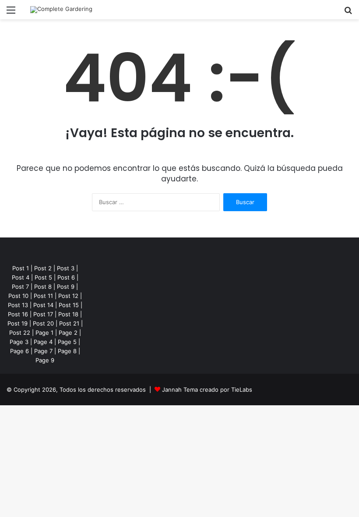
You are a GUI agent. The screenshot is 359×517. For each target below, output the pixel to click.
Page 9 (44, 360)
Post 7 (20, 286)
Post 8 (43, 286)
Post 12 (68, 295)
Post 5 (43, 277)
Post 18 (68, 314)
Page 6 (19, 350)
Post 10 (18, 295)
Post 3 (65, 268)
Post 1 (20, 268)
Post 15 (69, 304)
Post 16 (18, 314)
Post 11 (43, 295)
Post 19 (17, 323)
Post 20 (43, 323)
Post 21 (69, 323)
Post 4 (20, 277)
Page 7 (43, 350)
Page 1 (44, 332)
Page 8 (67, 350)
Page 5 (67, 341)
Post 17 (43, 314)
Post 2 (43, 268)
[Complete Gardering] (61, 9)
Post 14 (43, 304)
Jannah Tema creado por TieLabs (207, 389)
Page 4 (43, 341)
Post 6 (66, 277)
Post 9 (65, 286)
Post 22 (19, 332)
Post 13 (18, 304)
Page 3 (19, 341)
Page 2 (68, 332)
